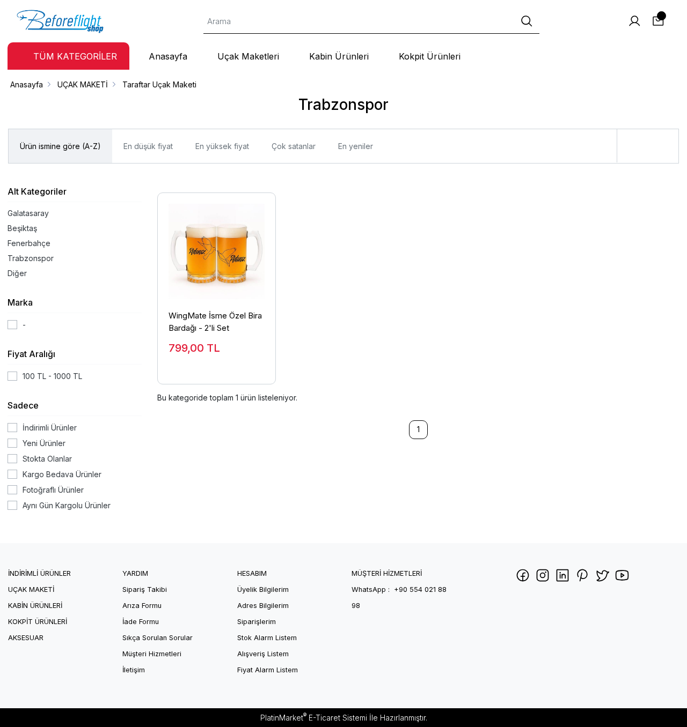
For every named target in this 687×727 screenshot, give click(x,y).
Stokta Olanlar (47, 458)
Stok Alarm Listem (267, 638)
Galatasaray (28, 213)
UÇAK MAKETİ (31, 589)
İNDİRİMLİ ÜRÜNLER (39, 573)
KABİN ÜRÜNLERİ (35, 606)
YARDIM (135, 573)
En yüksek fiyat (222, 146)
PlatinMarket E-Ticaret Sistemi (313, 717)
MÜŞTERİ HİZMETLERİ (387, 573)
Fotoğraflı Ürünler (53, 489)
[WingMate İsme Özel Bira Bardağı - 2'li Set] (216, 246)
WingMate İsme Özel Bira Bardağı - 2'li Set (215, 321)
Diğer (17, 273)
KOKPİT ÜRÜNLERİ (37, 622)
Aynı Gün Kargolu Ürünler (67, 505)
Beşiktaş (22, 228)
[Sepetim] (658, 21)
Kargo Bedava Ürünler (62, 474)
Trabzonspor (31, 258)
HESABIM (252, 573)
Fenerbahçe (29, 243)
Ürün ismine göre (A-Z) (60, 146)
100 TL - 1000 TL (52, 376)
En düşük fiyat (148, 146)
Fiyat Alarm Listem (267, 670)
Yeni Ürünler (44, 443)
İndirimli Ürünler (50, 427)
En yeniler (355, 146)
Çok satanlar (294, 146)
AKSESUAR (25, 638)
